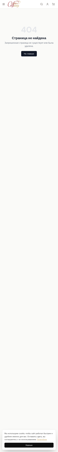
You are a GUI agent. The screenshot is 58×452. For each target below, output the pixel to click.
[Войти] (47, 4)
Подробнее (42, 439)
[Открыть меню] (3, 4)
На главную (29, 53)
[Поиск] (41, 4)
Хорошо (29, 445)
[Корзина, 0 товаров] (53, 4)
